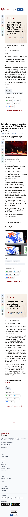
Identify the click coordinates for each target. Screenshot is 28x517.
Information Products (6, 478)
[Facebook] (5, 498)
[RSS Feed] (21, 498)
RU (16, 514)
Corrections (3, 470)
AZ (14, 514)
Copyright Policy (4, 488)
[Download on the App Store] (5, 504)
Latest (2, 454)
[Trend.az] (5, 9)
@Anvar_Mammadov (10, 224)
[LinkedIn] (18, 498)
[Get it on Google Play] (15, 504)
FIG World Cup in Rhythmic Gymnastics (15, 264)
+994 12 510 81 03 (5, 445)
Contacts (3, 466)
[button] (2, 16)
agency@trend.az (4, 447)
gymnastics (16, 261)
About (2, 462)
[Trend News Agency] (5, 434)
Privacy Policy (4, 486)
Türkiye (8, 388)
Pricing (2, 476)
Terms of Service (4, 484)
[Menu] (25, 9)
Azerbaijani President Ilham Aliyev (14, 93)
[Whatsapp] (2, 498)
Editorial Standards (5, 468)
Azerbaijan (8, 90)
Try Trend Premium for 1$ (14, 110)
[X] (8, 498)
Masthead (3, 464)
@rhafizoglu (8, 382)
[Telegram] (15, 498)
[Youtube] (12, 498)
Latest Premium (4, 456)
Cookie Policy (4, 490)
